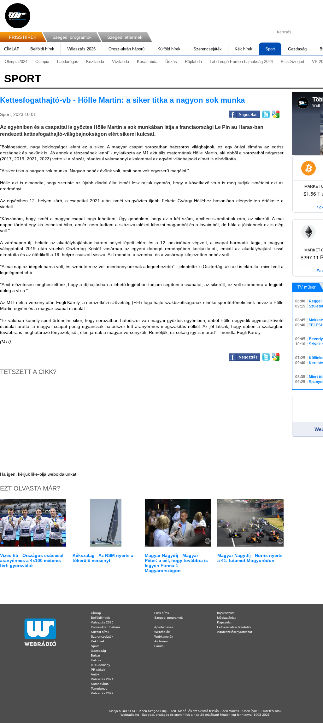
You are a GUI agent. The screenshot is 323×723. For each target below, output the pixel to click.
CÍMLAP (12, 49)
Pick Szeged (292, 61)
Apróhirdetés (163, 627)
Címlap (96, 613)
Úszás (171, 61)
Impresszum (225, 613)
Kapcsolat (224, 622)
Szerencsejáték (207, 49)
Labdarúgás (67, 61)
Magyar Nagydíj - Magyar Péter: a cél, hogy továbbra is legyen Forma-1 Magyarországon (176, 563)
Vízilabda (120, 61)
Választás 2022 (102, 693)
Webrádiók (162, 632)
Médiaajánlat (226, 617)
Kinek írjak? (250, 711)
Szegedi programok (71, 37)
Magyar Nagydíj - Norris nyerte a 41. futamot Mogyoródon (250, 558)
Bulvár (95, 655)
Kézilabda (95, 61)
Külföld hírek (168, 49)
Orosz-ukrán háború (126, 49)
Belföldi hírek (42, 49)
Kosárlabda (147, 61)
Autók (95, 674)
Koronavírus (100, 684)
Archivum (160, 641)
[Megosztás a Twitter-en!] (265, 113)
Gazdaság (297, 49)
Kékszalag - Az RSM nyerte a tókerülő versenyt (103, 558)
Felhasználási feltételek (234, 627)
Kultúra (96, 660)
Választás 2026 (81, 49)
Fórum (158, 646)
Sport (270, 49)
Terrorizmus (99, 688)
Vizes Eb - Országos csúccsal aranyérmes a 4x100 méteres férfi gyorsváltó (31, 560)
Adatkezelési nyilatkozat (234, 632)
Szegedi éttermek (124, 37)
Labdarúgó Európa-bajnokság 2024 (241, 61)
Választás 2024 (102, 679)
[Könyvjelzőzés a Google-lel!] (275, 113)
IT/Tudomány (100, 665)
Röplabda (193, 61)
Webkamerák (163, 636)
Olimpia (42, 61)
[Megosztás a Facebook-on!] (244, 113)
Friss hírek (161, 613)
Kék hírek (243, 49)
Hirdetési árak (271, 711)
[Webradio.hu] (17, 15)
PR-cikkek (98, 669)
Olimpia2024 (16, 61)
